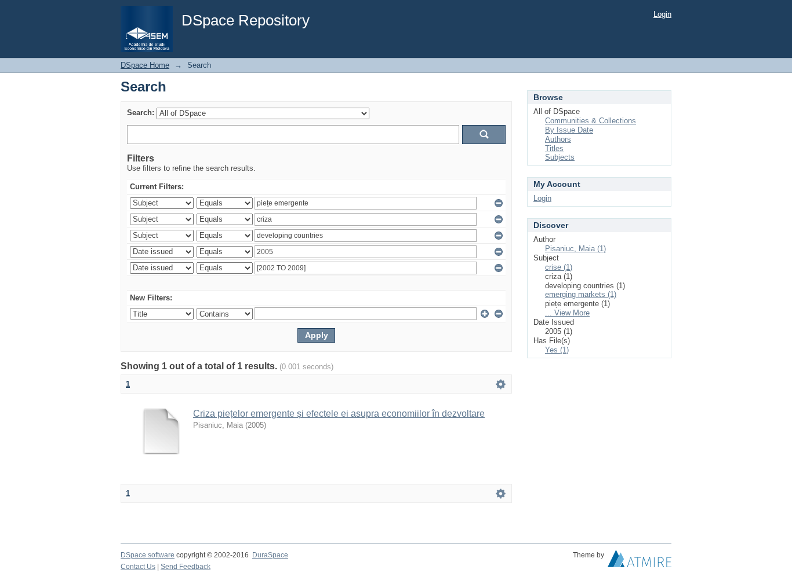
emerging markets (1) (580, 294)
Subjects (560, 157)
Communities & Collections (590, 120)
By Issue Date (569, 130)
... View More (567, 312)
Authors (558, 139)
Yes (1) (557, 350)
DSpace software (148, 555)
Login (662, 14)
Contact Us (138, 567)
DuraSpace (270, 555)
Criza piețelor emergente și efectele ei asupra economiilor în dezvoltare (339, 413)
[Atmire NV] (639, 561)
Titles (554, 148)
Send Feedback (185, 567)
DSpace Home (145, 65)
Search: (140, 112)
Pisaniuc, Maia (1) (575, 248)
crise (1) (558, 267)
